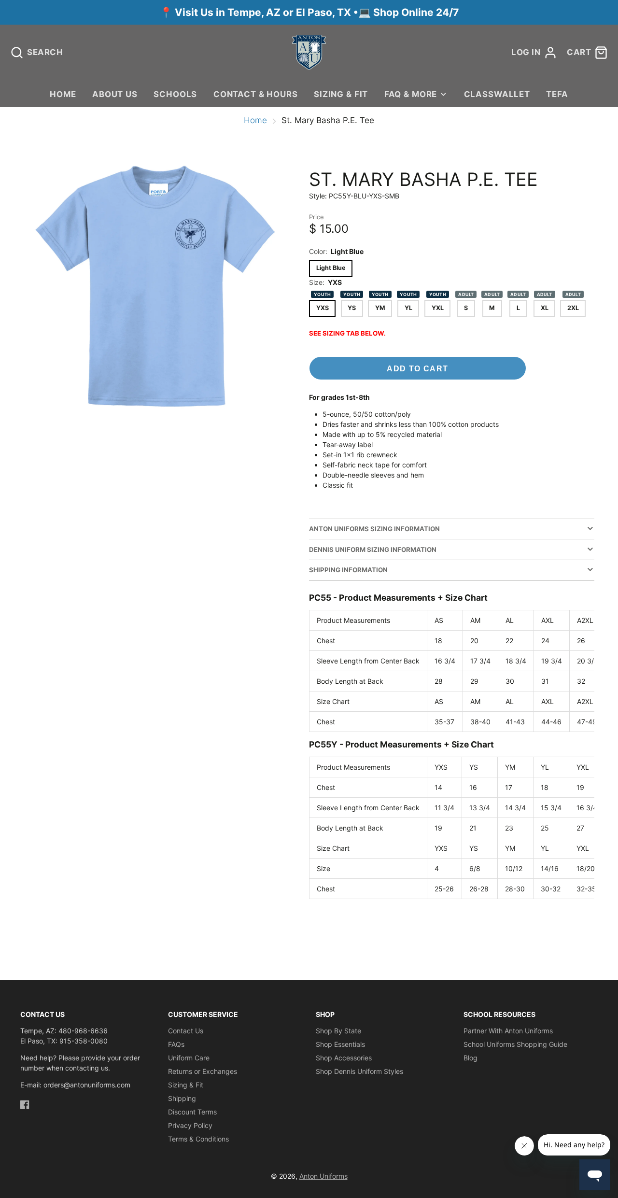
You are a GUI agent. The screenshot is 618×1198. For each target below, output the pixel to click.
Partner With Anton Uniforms (508, 1031)
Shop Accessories (344, 1058)
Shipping (182, 1098)
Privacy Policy (190, 1125)
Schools (175, 94)
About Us (115, 94)
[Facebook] (24, 1104)
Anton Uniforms (323, 1176)
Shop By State (338, 1031)
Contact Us (185, 1031)
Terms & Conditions (198, 1139)
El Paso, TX (323, 12)
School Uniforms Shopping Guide (515, 1044)
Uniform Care (189, 1058)
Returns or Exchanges (202, 1071)
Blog (471, 1058)
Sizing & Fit (341, 94)
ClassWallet (497, 94)
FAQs (176, 1044)
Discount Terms (192, 1112)
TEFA (557, 94)
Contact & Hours (255, 94)
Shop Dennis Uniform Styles (359, 1071)
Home (63, 94)
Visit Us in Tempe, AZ (229, 12)
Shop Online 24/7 (416, 12)
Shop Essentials (340, 1044)
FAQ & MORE (410, 94)
